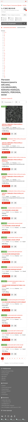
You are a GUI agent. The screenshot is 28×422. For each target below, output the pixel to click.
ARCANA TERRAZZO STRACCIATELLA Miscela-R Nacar (12, 143)
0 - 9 (5, 32)
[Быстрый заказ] (12, 134)
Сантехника (5, 394)
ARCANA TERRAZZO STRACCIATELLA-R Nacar (12, 194)
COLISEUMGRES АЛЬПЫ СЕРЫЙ (11, 239)
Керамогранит (5, 389)
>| (2, 360)
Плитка (4, 18)
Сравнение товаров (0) (6, 98)
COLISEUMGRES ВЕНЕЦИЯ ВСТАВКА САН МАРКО (13, 285)
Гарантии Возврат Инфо (7, 371)
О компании (5, 374)
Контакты (19, 20)
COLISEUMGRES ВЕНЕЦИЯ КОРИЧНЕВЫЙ (14, 302)
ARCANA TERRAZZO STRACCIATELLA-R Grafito (12, 177)
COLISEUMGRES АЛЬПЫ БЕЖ (10, 210)
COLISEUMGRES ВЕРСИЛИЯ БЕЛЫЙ (12, 333)
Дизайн (5, 20)
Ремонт (12, 20)
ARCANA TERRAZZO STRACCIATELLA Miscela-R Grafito (12, 125)
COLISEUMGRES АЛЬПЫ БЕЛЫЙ (11, 225)
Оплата (12, 18)
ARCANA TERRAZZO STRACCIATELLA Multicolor (12, 160)
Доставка (19, 18)
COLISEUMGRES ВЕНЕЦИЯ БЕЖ (11, 254)
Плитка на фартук (6, 391)
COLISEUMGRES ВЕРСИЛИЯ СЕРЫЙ (12, 347)
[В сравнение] (15, 134)
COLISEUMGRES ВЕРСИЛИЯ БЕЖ (11, 317)
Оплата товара (5, 372)
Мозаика (4, 392)
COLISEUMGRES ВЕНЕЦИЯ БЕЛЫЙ (11, 269)
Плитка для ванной (6, 387)
